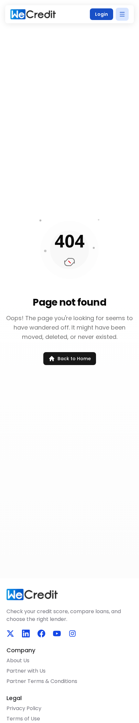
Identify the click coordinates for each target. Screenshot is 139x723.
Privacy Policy (23, 708)
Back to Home (74, 358)
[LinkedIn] (26, 633)
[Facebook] (41, 633)
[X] (10, 633)
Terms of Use (23, 718)
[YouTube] (57, 633)
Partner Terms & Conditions (41, 681)
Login (101, 14)
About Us (17, 660)
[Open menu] (122, 14)
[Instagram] (72, 633)
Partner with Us (26, 671)
